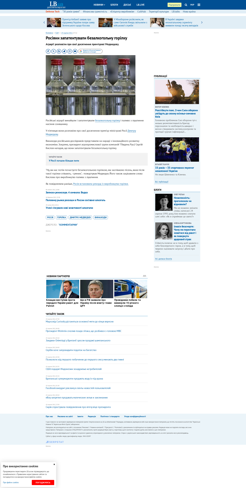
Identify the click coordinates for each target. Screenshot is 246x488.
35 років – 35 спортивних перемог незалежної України (174, 169)
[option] (71, 22)
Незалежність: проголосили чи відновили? (182, 201)
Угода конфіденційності (135, 416)
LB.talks (176, 11)
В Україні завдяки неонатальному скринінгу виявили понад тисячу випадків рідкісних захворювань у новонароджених (181, 25)
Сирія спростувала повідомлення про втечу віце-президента (78, 407)
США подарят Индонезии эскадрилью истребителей (74, 369)
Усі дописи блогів (163, 258)
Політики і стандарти (110, 416)
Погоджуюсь (43, 482)
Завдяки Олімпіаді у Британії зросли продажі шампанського (78, 340)
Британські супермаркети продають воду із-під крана (74, 378)
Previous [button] (44, 22)
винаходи (101, 217)
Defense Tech (52, 11)
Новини (98, 4)
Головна (49, 32)
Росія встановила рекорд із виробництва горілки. (101, 183)
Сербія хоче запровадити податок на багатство (71, 350)
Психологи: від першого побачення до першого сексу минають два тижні (85, 359)
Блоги (114, 4)
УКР (192, 4)
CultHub (141, 11)
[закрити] (54, 464)
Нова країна (189, 11)
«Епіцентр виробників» (122, 11)
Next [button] (201, 22)
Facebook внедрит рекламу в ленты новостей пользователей (78, 388)
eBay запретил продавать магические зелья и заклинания (77, 397)
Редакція (92, 416)
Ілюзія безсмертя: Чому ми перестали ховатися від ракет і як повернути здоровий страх (185, 233)
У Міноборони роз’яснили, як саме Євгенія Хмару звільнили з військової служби (130, 22)
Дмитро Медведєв (80, 217)
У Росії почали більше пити (64, 160)
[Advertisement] (97, 251)
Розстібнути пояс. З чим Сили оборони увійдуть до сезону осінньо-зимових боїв (176, 113)
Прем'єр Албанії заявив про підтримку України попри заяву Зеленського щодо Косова (78, 22)
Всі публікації (161, 181)
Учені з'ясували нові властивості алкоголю (69, 208)
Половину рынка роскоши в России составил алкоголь (75, 200)
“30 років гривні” (71, 11)
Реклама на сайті (65, 416)
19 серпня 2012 (67, 33)
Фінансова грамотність (95, 11)
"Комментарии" (68, 224)
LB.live (141, 4)
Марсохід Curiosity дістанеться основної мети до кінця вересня (80, 321)
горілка (61, 217)
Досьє (127, 4)
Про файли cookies (11, 482)
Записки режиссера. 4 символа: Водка (67, 192)
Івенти (80, 416)
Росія (50, 217)
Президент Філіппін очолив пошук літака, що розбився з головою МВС (83, 331)
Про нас (49, 416)
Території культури (159, 11)
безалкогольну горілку (107, 120)
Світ (57, 32)
